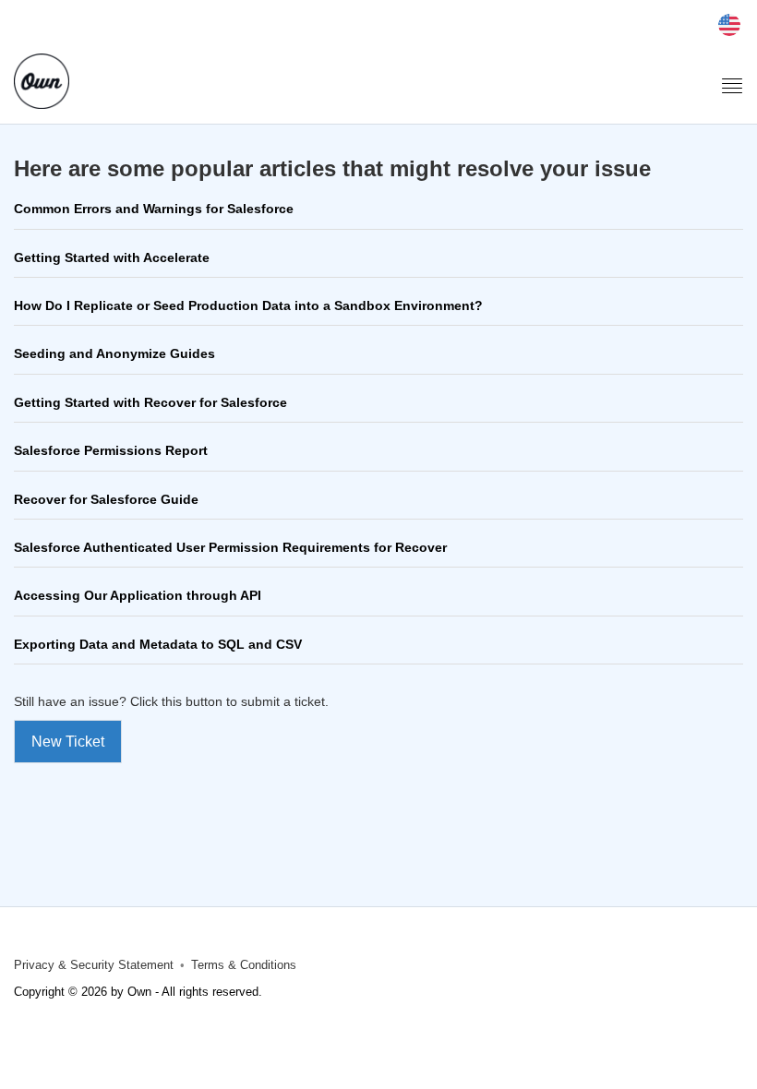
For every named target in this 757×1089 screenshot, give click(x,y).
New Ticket (67, 741)
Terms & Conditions (243, 965)
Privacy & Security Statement (94, 965)
